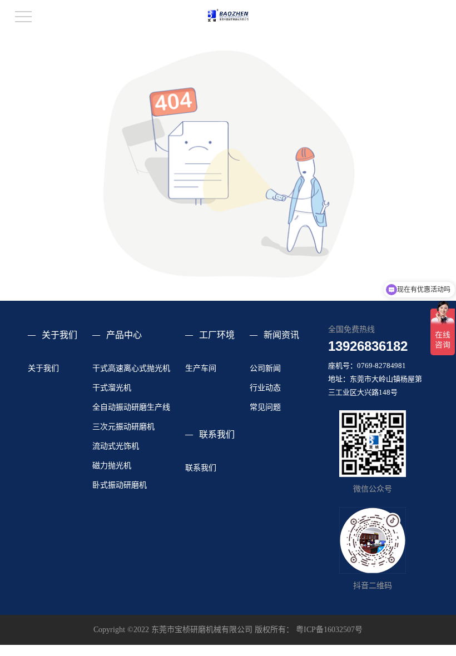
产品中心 (124, 335)
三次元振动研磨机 (123, 427)
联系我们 (217, 434)
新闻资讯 (281, 335)
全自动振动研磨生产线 (131, 407)
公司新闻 (265, 368)
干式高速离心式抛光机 (131, 368)
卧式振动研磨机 (119, 485)
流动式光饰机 (115, 446)
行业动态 (265, 388)
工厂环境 (217, 335)
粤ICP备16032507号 (329, 629)
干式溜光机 (111, 388)
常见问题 (265, 407)
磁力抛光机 (111, 465)
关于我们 (59, 335)
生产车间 (200, 368)
